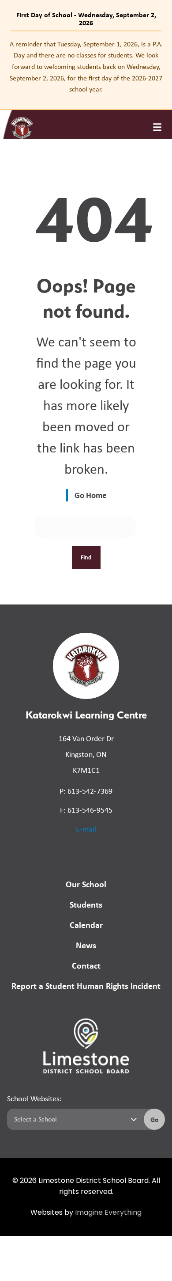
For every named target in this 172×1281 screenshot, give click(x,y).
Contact (86, 965)
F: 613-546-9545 (86, 810)
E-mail (86, 829)
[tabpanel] (86, 66)
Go (154, 1119)
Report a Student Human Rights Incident (86, 986)
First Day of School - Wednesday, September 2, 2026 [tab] (86, 18)
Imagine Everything (108, 1212)
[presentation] (157, 127)
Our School (86, 884)
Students (86, 904)
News (86, 945)
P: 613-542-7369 (86, 791)
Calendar (86, 925)
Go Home (91, 495)
